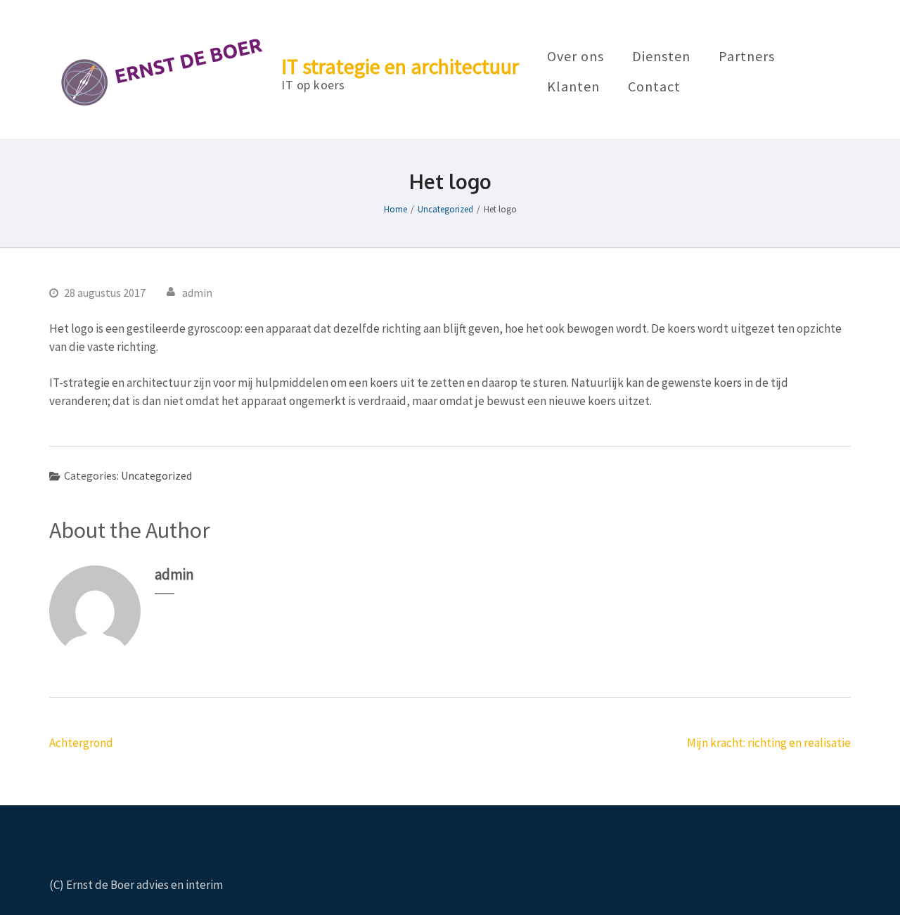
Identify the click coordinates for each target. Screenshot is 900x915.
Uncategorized (156, 475)
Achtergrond (81, 742)
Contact (654, 87)
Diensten (661, 57)
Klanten (573, 87)
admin (197, 293)
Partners (747, 57)
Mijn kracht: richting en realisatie (769, 742)
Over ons (575, 57)
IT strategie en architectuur (400, 66)
